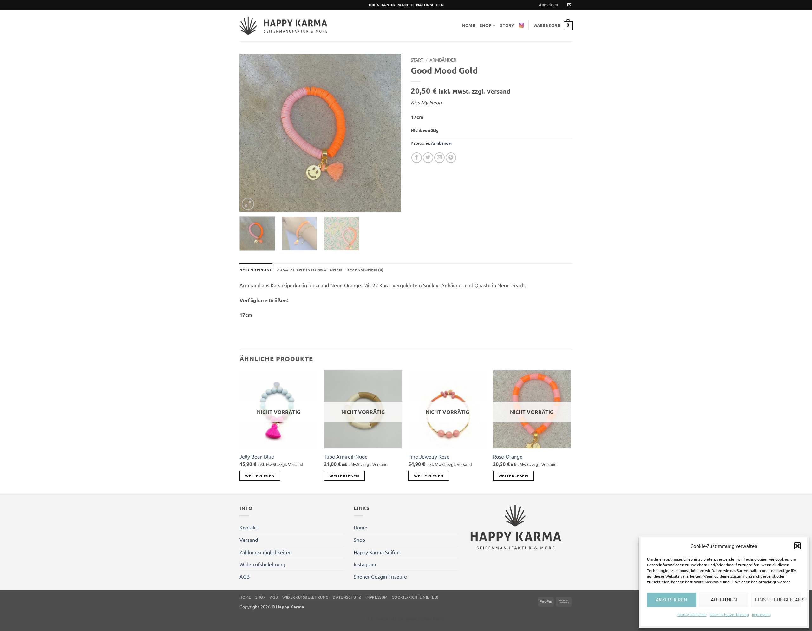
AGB (244, 576)
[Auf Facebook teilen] (416, 157)
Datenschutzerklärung (729, 614)
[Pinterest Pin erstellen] (451, 157)
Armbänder (442, 60)
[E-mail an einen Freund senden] (439, 157)
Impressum (761, 614)
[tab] (255, 269)
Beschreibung (255, 269)
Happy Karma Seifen (377, 552)
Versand (248, 539)
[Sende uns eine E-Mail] (569, 5)
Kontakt (248, 527)
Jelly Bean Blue (256, 456)
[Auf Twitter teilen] (428, 157)
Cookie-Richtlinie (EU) (415, 597)
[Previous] (250, 133)
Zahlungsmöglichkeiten (265, 552)
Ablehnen (724, 599)
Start (417, 60)
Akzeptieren (672, 599)
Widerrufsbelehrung (262, 564)
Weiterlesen (260, 475)
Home (468, 25)
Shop (485, 25)
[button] (797, 546)
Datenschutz (347, 597)
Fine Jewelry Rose (428, 456)
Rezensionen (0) (364, 269)
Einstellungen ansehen (778, 599)
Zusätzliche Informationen (309, 269)
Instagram (365, 564)
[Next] (390, 133)
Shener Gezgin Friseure (380, 576)
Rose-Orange (507, 456)
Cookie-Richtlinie (692, 614)
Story (507, 25)
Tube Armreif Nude (346, 456)
